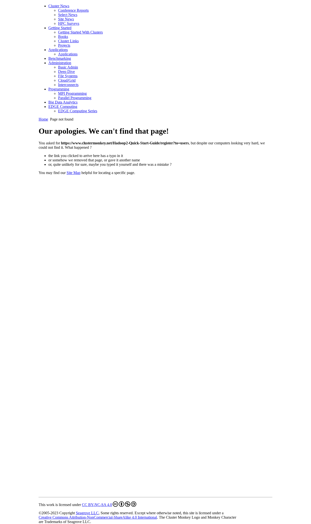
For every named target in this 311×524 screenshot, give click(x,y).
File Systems (68, 76)
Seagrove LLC (87, 513)
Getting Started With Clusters (80, 32)
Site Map (73, 173)
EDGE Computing (62, 107)
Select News (67, 15)
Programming (58, 89)
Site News (66, 19)
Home (43, 119)
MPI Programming (72, 93)
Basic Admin (68, 67)
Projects (64, 45)
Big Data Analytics (63, 102)
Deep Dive (66, 72)
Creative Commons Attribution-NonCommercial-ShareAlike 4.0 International (98, 517)
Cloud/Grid (67, 80)
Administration (59, 63)
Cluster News (58, 6)
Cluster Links (68, 41)
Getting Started (59, 28)
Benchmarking (59, 58)
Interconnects (68, 85)
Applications (58, 50)
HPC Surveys (68, 23)
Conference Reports (73, 10)
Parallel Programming (74, 98)
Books (63, 37)
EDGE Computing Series (77, 111)
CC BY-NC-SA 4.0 (97, 505)
